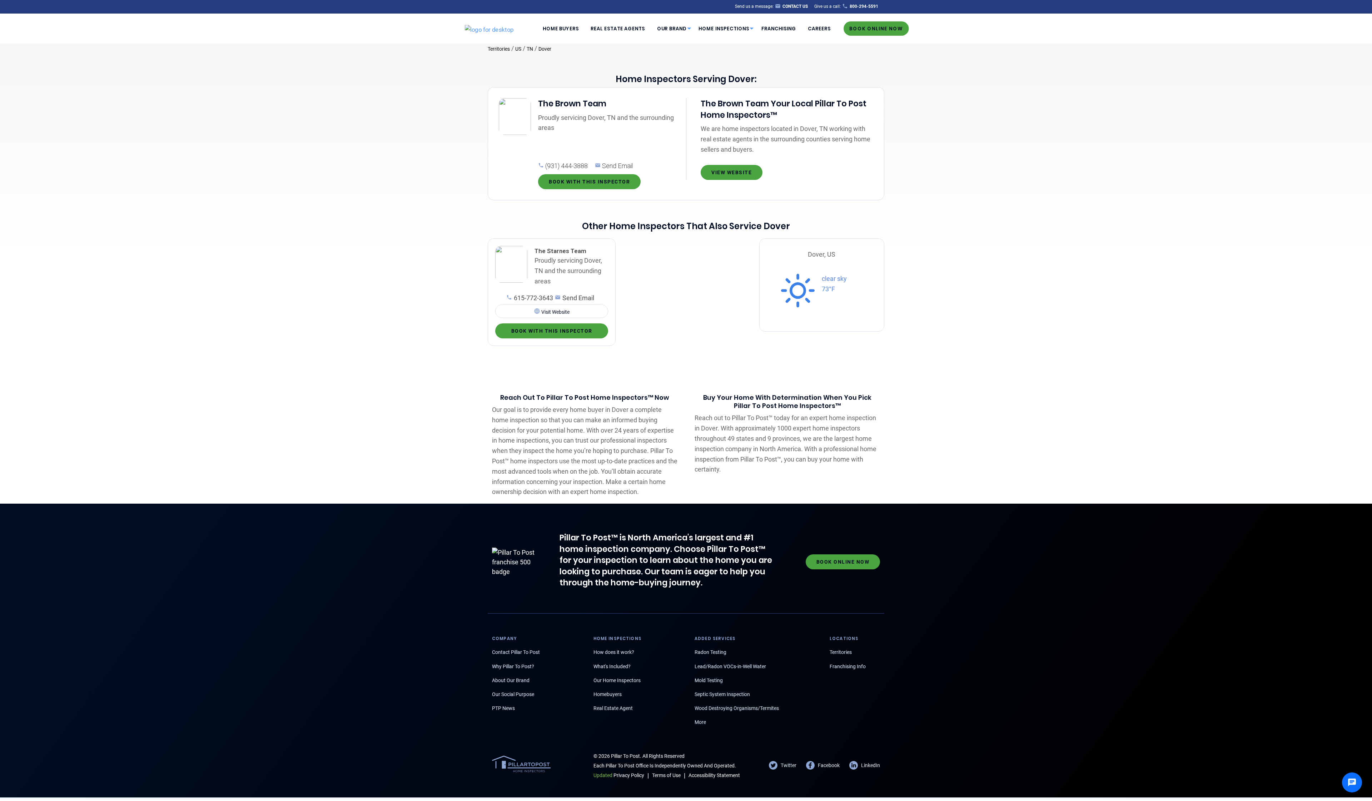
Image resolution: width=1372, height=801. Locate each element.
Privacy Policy (618, 775)
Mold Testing (709, 680)
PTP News (503, 708)
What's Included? (612, 666)
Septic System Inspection (722, 694)
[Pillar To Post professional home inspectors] (489, 28)
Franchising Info (848, 666)
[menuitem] (561, 28)
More (700, 722)
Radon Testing (710, 652)
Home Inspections (724, 28)
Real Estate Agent (613, 708)
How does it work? (613, 652)
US (518, 49)
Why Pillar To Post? (513, 666)
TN (530, 49)
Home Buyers (561, 28)
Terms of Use (666, 775)
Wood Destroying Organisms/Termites (737, 708)
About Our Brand (511, 680)
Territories (499, 49)
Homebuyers (607, 694)
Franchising (778, 28)
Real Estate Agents (618, 28)
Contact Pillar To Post (516, 652)
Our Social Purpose (513, 694)
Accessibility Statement (714, 775)
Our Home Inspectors (617, 680)
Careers (819, 28)
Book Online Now (876, 28)
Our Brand (672, 28)
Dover (544, 49)
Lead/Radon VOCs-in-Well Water (730, 666)
